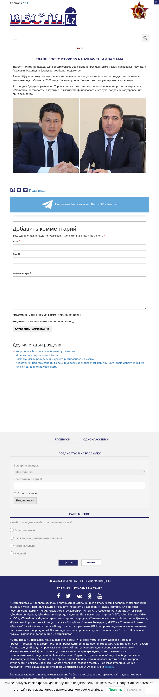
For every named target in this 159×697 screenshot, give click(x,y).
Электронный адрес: (28, 478)
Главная (63, 588)
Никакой (20, 553)
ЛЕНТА (79, 48)
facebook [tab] (62, 439)
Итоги (91, 562)
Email (16, 254)
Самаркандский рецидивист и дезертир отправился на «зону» (55, 358)
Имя (15, 241)
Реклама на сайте (88, 588)
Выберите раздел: (26, 465)
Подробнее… (135, 689)
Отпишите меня (27, 493)
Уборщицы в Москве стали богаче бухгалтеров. (46, 351)
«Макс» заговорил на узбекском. (36, 366)
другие (109, 666)
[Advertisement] (79, 402)
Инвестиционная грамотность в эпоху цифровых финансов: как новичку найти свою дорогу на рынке (80, 362)
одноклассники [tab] (96, 439)
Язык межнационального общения (38, 538)
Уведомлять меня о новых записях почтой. (42, 321)
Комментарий (22, 273)
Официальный (25, 530)
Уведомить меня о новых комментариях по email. (46, 314)
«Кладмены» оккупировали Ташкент (38, 355)
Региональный (25, 545)
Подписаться (25, 500)
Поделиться (37, 190)
